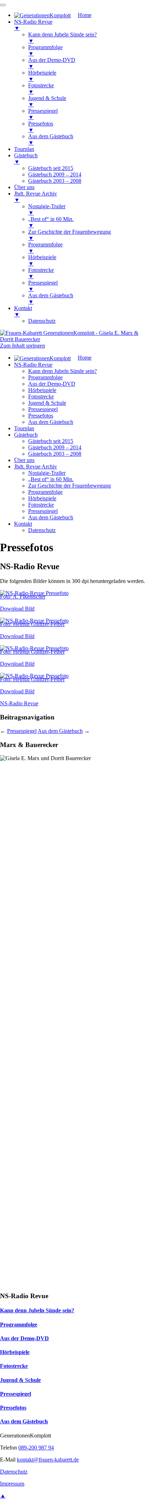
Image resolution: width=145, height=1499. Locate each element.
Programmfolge (45, 377)
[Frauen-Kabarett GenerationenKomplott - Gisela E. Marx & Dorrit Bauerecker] (72, 339)
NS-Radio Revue (33, 365)
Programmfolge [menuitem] (45, 50)
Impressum (12, 1484)
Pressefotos (40, 416)
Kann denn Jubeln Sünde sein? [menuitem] (62, 37)
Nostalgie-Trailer (46, 473)
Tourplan (24, 428)
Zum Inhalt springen (22, 346)
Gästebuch (26, 435)
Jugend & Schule (47, 403)
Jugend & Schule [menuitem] (47, 101)
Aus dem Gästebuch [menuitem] (50, 139)
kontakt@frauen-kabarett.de (48, 1460)
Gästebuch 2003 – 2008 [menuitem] (54, 181)
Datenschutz (42, 530)
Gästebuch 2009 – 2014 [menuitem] (54, 174)
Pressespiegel (43, 409)
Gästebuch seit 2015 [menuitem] (50, 168)
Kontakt (23, 524)
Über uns (24, 460)
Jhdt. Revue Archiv (35, 466)
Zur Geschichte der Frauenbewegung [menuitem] (69, 235)
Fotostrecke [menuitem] (41, 88)
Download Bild (17, 609)
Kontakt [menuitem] (23, 311)
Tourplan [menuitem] (24, 149)
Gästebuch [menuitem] (26, 158)
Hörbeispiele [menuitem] (42, 76)
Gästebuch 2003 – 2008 (54, 454)
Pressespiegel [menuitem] (43, 114)
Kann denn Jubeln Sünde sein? (62, 371)
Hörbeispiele (42, 390)
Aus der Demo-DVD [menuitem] (51, 63)
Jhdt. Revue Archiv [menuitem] (35, 197)
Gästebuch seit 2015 (50, 441)
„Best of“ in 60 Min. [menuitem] (51, 222)
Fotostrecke (41, 396)
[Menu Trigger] (3, 5)
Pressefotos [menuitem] (40, 127)
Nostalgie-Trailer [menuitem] (46, 209)
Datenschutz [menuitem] (42, 321)
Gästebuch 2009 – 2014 (54, 447)
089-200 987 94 (36, 1448)
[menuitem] (53, 15)
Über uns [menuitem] (24, 187)
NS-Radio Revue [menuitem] (33, 25)
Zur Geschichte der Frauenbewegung (69, 486)
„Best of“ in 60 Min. (51, 479)
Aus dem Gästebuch (50, 422)
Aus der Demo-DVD (51, 384)
